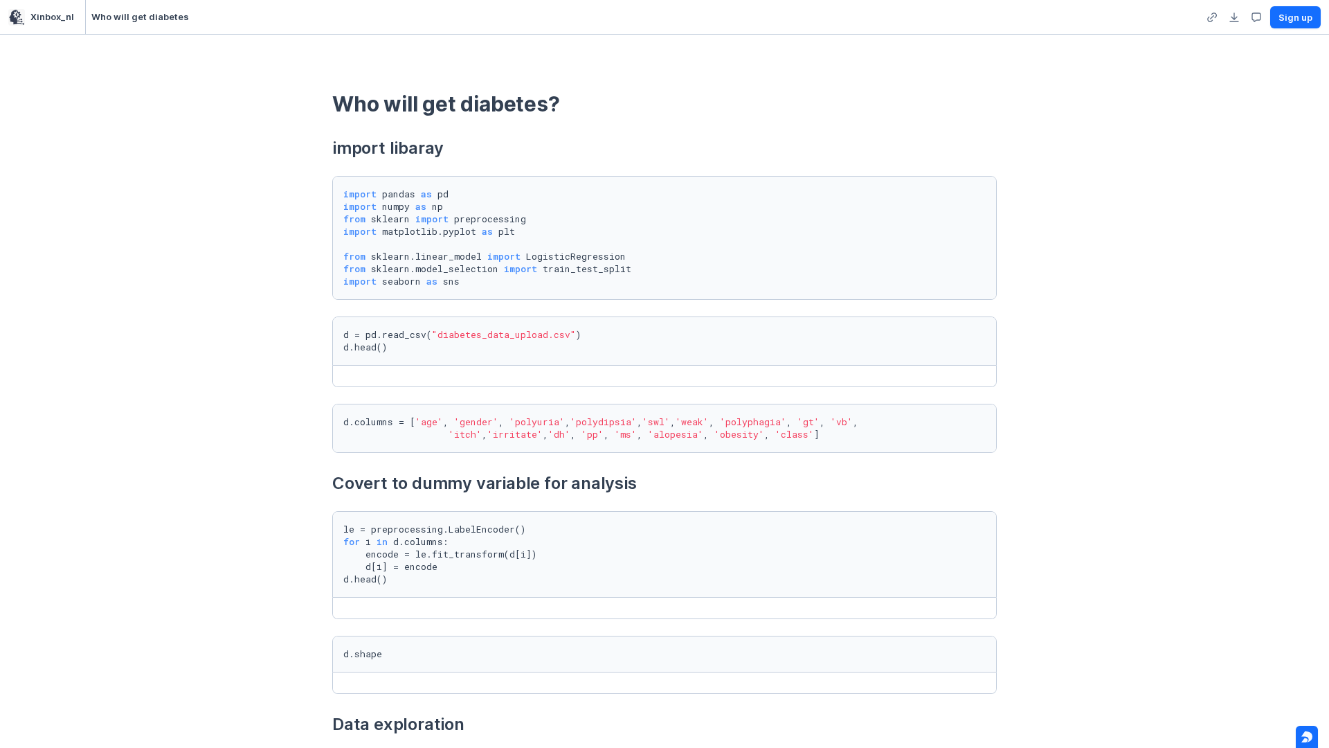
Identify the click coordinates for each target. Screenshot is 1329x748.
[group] (1212, 17)
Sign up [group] (1295, 17)
